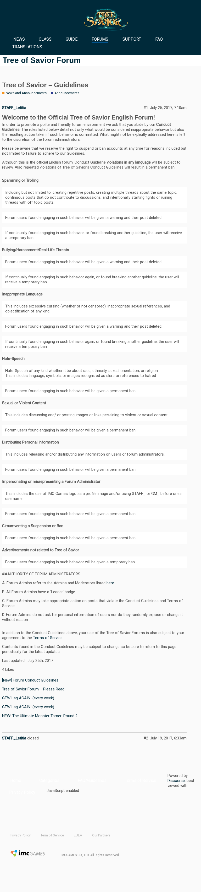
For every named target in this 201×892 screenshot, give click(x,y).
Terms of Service (48, 637)
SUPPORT (131, 39)
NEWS (19, 39)
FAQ (159, 39)
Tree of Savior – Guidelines (45, 85)
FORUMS (100, 39)
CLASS (45, 39)
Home (15, 780)
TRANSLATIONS (27, 46)
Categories (49, 780)
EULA (78, 835)
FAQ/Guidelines (92, 780)
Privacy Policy (22, 792)
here (110, 583)
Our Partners (101, 835)
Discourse (176, 780)
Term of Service (52, 835)
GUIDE (71, 39)
